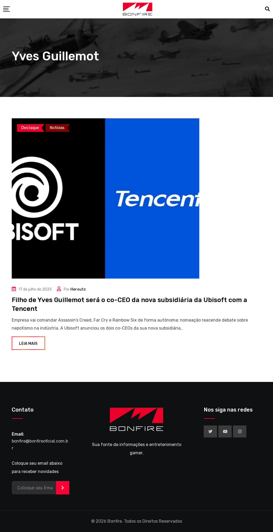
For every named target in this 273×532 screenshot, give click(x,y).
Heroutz (78, 289)
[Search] (267, 9)
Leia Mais (28, 343)
